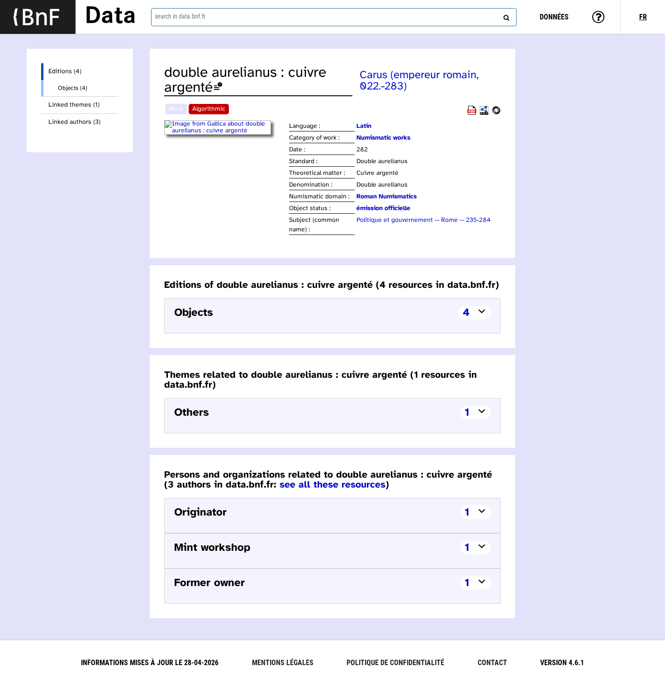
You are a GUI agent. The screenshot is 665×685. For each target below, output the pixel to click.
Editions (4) (64, 71)
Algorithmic (208, 109)
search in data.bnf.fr (180, 16)
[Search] (505, 15)
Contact (492, 662)
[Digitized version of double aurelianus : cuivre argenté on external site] (226, 130)
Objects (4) (72, 88)
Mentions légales (283, 662)
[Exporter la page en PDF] (471, 113)
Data (110, 16)
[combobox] (334, 17)
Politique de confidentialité (395, 662)
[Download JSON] (496, 113)
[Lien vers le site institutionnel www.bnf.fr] (38, 17)
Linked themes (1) (74, 105)
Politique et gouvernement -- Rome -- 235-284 (423, 220)
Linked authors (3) (74, 122)
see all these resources (332, 485)
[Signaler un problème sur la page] (218, 87)
